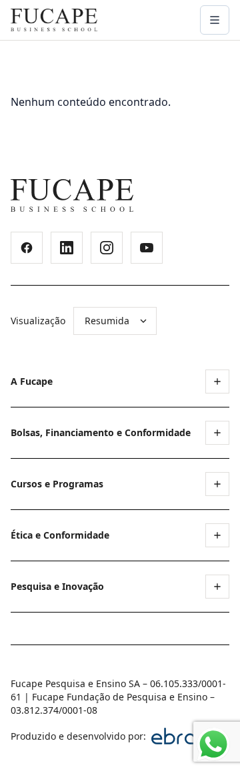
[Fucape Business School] (72, 195)
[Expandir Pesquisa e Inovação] (217, 587)
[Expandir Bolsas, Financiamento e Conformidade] (217, 433)
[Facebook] (27, 248)
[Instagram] (107, 248)
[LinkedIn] (67, 248)
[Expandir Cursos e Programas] (217, 484)
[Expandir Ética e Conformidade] (217, 535)
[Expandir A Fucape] (217, 381)
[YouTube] (147, 248)
